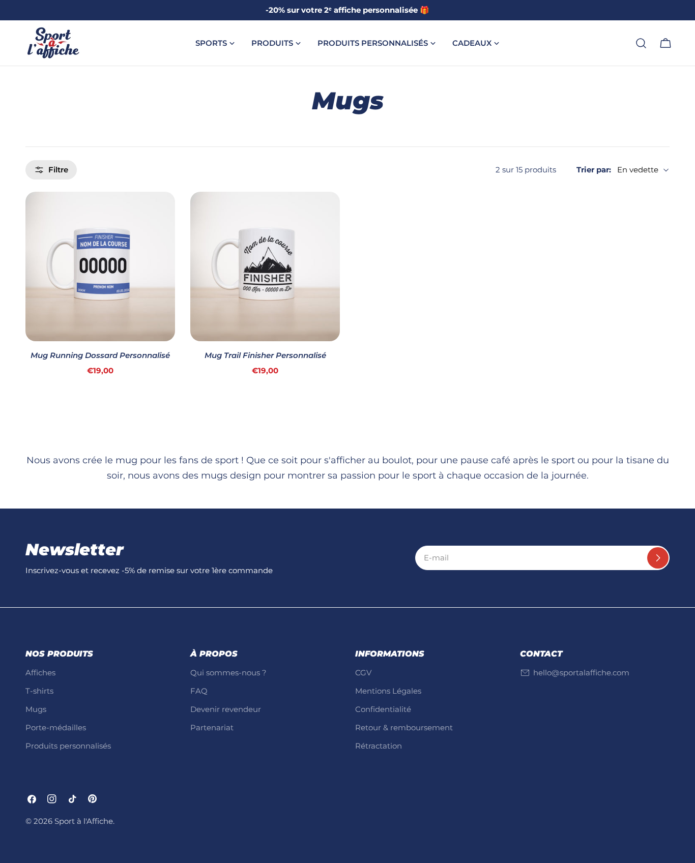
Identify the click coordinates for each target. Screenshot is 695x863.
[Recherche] (641, 43)
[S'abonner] (658, 558)
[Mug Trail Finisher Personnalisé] (265, 266)
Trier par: (593, 169)
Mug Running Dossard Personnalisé (100, 355)
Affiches (40, 672)
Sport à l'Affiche (83, 821)
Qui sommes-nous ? (228, 672)
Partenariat (212, 727)
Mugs (35, 709)
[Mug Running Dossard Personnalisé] (100, 266)
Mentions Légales (388, 691)
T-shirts (39, 691)
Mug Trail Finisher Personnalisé (265, 355)
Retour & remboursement (404, 727)
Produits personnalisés (68, 746)
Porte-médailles (55, 727)
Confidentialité (383, 709)
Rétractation (378, 746)
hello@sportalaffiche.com (581, 672)
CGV (363, 672)
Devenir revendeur (225, 709)
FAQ (199, 691)
